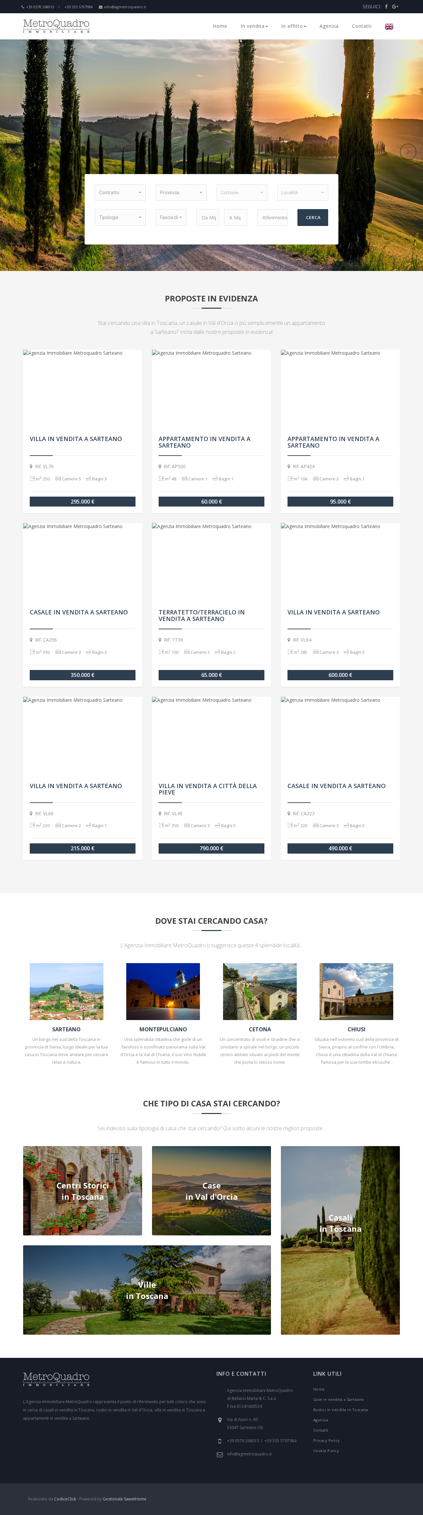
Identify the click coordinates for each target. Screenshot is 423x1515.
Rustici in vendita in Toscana (340, 1409)
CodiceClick (65, 1499)
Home (220, 26)
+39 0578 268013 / (42, 6)
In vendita (253, 26)
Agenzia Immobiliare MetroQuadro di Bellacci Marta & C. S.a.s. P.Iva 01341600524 (260, 1398)
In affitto (292, 26)
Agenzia (329, 26)
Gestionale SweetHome (124, 1499)
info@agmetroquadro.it (125, 6)
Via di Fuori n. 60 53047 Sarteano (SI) (245, 1423)
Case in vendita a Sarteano (338, 1399)
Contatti (362, 26)
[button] (120, 192)
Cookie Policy (326, 1450)
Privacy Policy (326, 1440)
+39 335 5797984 (78, 6)
